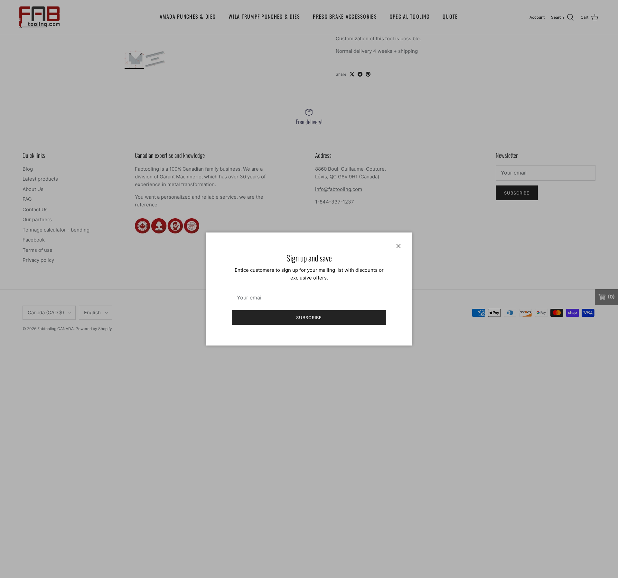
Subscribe (309, 317)
